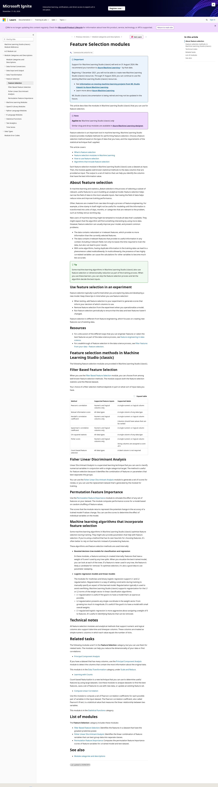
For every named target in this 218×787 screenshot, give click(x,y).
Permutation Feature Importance (91, 498)
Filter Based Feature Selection (98, 375)
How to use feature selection (86, 158)
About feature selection (195, 41)
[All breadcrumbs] (72, 37)
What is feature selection (85, 152)
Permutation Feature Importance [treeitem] (20, 98)
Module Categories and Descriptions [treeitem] (15, 60)
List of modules (191, 55)
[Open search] (206, 20)
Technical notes (191, 49)
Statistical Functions (96, 710)
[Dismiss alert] (213, 4)
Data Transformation (97, 669)
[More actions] (146, 37)
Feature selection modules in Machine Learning (94, 155)
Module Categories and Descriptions (106, 37)
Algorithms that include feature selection (91, 161)
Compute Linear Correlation (86, 691)
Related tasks (191, 52)
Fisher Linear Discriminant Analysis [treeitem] (18, 92)
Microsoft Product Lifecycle (70, 27)
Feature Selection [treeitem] (15, 83)
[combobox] (18, 39)
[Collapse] (33, 35)
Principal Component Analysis (87, 656)
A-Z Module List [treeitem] (10, 51)
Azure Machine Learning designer (128, 125)
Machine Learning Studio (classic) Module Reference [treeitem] (17, 45)
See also (189, 58)
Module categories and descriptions (89, 756)
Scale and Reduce (128, 669)
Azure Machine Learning (109, 67)
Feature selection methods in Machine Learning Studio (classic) (198, 45)
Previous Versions (82, 37)
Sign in (212, 20)
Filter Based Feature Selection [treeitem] (19, 87)
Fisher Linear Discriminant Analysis (99, 479)
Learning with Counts (83, 674)
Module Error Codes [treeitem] (12, 135)
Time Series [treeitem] (10, 127)
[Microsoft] (4, 19)
